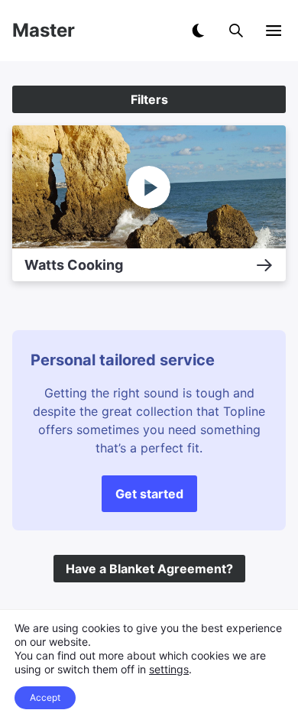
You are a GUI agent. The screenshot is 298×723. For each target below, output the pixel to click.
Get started (149, 493)
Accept (45, 697)
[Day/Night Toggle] (198, 30)
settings (169, 669)
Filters (149, 99)
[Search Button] (236, 30)
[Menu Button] (273, 30)
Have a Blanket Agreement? (149, 568)
